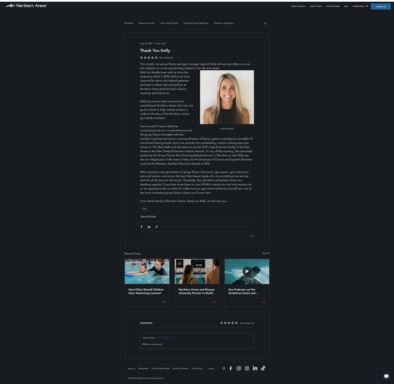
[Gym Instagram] (247, 368)
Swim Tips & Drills (169, 23)
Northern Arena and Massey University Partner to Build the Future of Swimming (197, 291)
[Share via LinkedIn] (149, 226)
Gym (144, 208)
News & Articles (146, 23)
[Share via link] (156, 226)
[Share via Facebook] (141, 226)
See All (266, 253)
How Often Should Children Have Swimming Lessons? (146, 291)
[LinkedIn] (255, 368)
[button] (367, 5)
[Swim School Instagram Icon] (238, 368)
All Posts (129, 23)
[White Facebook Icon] (230, 368)
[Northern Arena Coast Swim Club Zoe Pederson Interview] (247, 271)
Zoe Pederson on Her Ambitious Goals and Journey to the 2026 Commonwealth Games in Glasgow (244, 291)
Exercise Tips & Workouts (196, 23)
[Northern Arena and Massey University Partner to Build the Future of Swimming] (197, 271)
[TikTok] (263, 368)
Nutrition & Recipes (224, 23)
